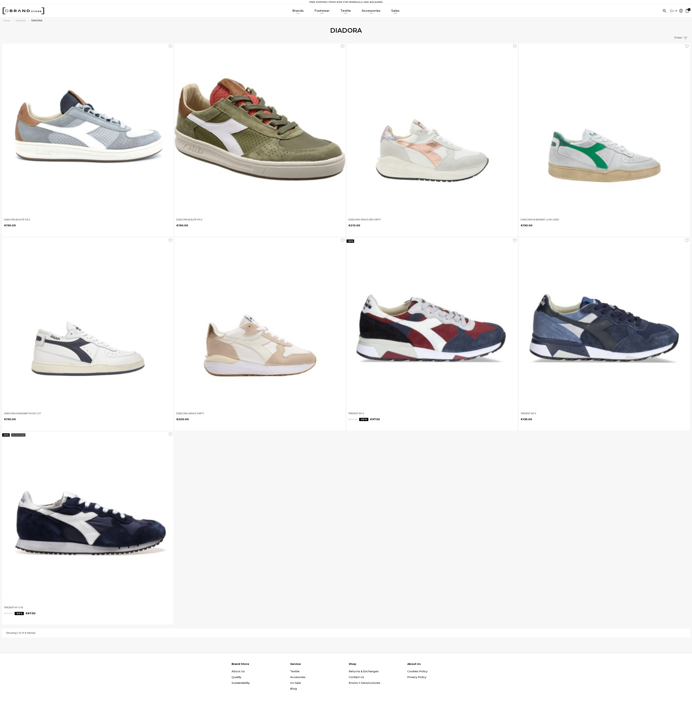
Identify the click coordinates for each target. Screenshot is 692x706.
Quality (236, 677)
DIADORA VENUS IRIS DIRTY (364, 219)
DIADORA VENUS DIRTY (190, 413)
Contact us (356, 677)
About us (238, 671)
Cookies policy (417, 671)
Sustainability (241, 683)
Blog (293, 688)
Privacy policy (416, 677)
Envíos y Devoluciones (364, 683)
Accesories (297, 677)
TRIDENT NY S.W (13, 607)
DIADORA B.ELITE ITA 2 (17, 219)
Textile (295, 671)
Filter (678, 37)
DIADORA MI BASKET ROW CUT (22, 413)
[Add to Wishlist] (171, 46)
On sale (295, 683)
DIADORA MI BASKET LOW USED (540, 219)
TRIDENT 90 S (356, 413)
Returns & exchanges (364, 671)
